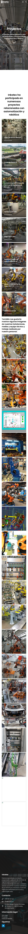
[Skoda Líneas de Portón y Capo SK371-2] (14, 280)
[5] (14, 691)
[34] (14, 371)
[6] (14, 715)
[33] (14, 346)
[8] (14, 765)
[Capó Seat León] (14, 230)
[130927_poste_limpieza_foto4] (14, 543)
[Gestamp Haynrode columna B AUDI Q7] (14, 255)
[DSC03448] (14, 592)
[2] (14, 642)
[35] (14, 395)
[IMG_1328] (14, 469)
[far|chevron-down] (14, 42)
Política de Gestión (7, 918)
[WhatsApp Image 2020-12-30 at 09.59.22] (14, 814)
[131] (14, 568)
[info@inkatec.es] (3, 901)
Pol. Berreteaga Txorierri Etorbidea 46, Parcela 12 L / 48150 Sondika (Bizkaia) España (15, 906)
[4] (14, 666)
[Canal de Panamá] (14, 156)
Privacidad (4, 917)
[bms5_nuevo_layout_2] (14, 518)
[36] (14, 420)
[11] (14, 494)
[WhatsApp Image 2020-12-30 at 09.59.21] (14, 789)
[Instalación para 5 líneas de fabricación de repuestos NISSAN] (14, 180)
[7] (14, 740)
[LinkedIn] (3, 925)
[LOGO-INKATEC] (5, 2)
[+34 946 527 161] (3, 899)
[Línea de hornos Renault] (14, 131)
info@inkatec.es (9, 901)
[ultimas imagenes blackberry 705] (14, 617)
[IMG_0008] (14, 445)
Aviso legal (5, 915)
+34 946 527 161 (9, 899)
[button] (23, 2)
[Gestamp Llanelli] (14, 304)
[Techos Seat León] (14, 205)
